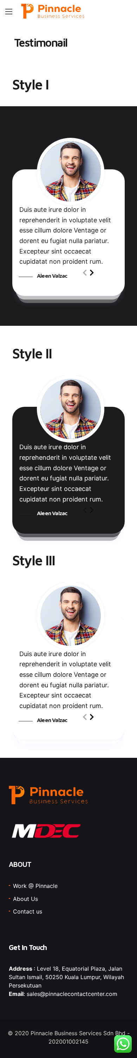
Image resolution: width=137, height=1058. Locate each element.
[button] (92, 273)
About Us (25, 898)
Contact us (27, 911)
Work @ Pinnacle (35, 885)
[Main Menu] (8, 11)
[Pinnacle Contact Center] (53, 11)
